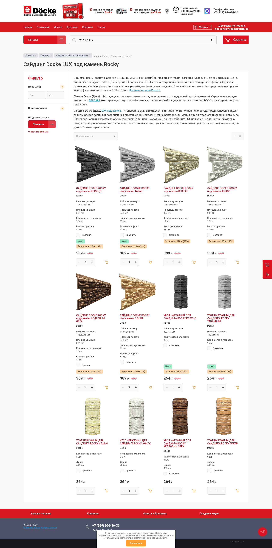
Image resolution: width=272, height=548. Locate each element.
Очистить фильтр (38, 131)
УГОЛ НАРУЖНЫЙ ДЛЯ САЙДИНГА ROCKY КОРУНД (180, 317)
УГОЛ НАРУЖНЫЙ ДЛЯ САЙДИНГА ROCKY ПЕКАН (222, 442)
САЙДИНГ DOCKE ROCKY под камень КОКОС (222, 190)
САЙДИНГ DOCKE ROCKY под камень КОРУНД (91, 190)
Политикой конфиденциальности (151, 538)
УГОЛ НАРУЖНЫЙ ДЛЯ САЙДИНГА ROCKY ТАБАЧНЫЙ (221, 318)
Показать (38, 124)
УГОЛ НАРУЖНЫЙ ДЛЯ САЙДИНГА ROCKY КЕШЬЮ (92, 442)
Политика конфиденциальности (40, 527)
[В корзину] (106, 262)
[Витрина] (240, 136)
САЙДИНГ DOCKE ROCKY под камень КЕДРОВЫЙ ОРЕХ (91, 318)
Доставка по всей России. (145, 90)
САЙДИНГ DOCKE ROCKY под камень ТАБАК (135, 190)
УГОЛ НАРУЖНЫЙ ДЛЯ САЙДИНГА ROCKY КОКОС (135, 442)
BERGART (94, 100)
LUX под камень (112, 110)
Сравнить (87, 235)
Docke (79, 195)
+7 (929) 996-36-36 (226, 12)
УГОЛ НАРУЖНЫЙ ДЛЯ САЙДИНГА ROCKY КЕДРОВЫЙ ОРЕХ (177, 443)
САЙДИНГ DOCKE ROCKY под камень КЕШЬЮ (178, 190)
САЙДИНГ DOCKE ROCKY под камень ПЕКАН (135, 317)
